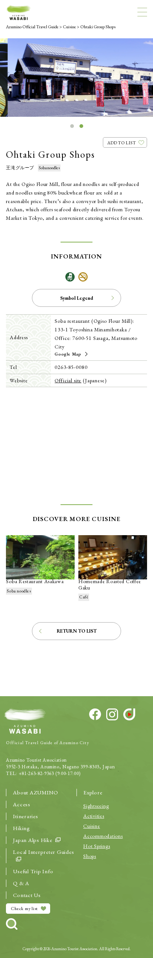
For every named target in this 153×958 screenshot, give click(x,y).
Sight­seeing (96, 806)
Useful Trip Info (33, 871)
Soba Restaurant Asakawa (35, 581)
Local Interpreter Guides (43, 851)
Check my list (24, 909)
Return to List (77, 631)
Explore (93, 792)
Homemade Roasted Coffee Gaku (109, 584)
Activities (93, 816)
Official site (68, 380)
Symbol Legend (76, 298)
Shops (89, 856)
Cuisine (91, 826)
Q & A (21, 883)
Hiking (21, 828)
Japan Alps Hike (32, 839)
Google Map (68, 354)
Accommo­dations (103, 836)
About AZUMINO (35, 792)
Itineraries (25, 816)
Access (21, 804)
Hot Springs (96, 846)
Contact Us (27, 894)
